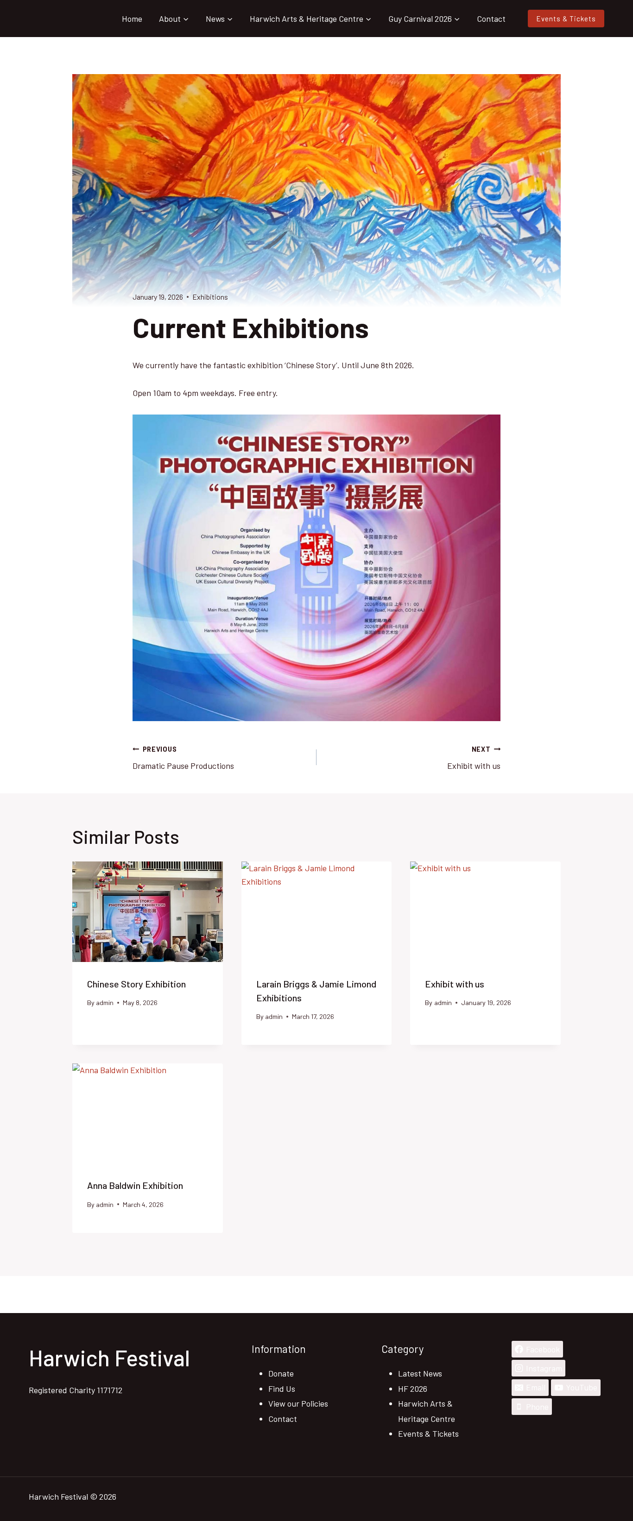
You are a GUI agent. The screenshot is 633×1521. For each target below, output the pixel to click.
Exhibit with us (473, 758)
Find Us (281, 1388)
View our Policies (298, 1403)
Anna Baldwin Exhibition (135, 1185)
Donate (281, 1373)
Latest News (420, 1373)
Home (132, 18)
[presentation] (147, 911)
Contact (491, 18)
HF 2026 (412, 1388)
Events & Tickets (566, 18)
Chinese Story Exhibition (136, 983)
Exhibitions (210, 296)
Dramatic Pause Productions (183, 758)
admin (105, 1002)
